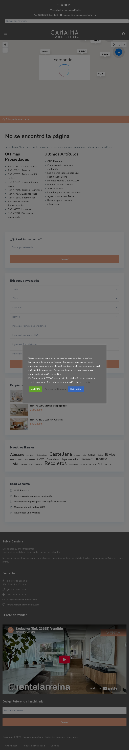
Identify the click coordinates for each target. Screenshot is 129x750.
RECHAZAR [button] (76, 388)
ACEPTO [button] (35, 388)
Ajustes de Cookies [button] (55, 388)
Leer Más (86, 382)
